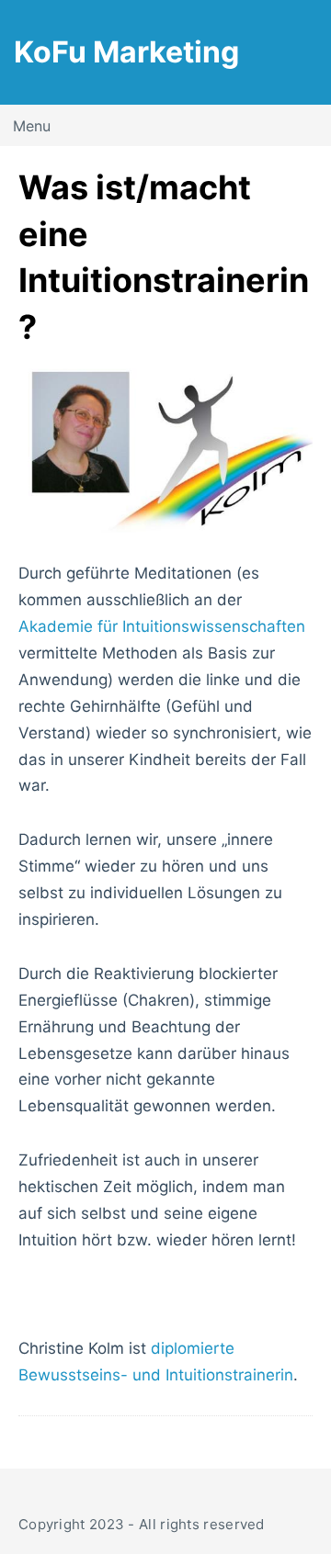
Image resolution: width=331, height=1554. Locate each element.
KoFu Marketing (126, 52)
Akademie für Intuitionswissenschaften (161, 626)
